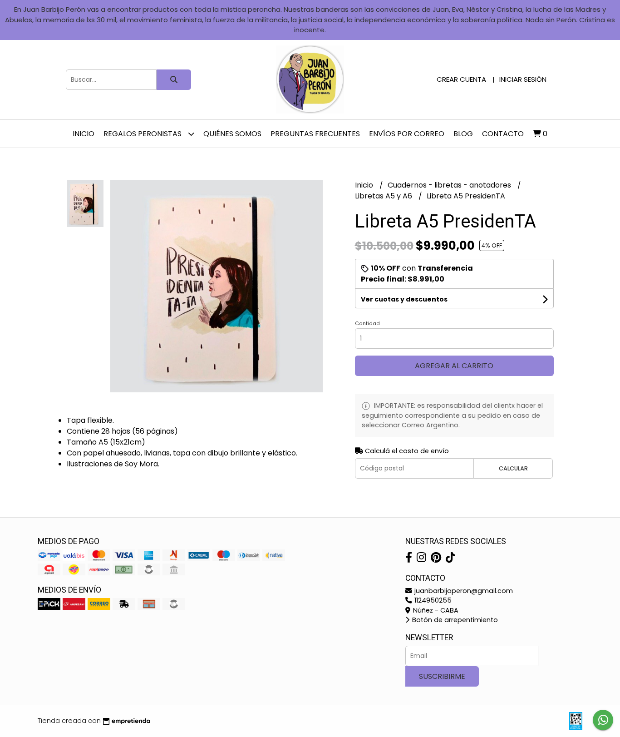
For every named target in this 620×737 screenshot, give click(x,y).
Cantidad (367, 323)
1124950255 (432, 600)
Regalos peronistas (143, 134)
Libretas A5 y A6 (384, 196)
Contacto (503, 134)
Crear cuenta (461, 79)
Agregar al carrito (454, 366)
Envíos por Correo (406, 134)
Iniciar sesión (522, 79)
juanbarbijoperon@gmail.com (463, 590)
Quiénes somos (232, 134)
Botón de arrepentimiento (454, 619)
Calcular (513, 468)
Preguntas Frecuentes (315, 134)
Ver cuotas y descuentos (404, 299)
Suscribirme (442, 676)
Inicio (83, 134)
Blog (463, 134)
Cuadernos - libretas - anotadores (450, 185)
